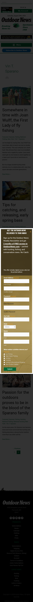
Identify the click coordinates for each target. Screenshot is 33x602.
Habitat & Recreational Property (15, 362)
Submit (9, 369)
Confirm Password (9, 312)
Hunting (8, 360)
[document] (16, 301)
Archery (8, 358)
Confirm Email (8, 292)
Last (5, 345)
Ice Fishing (9, 354)
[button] (30, 231)
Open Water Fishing (12, 356)
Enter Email (7, 284)
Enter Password (8, 304)
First (5, 338)
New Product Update (12, 364)
